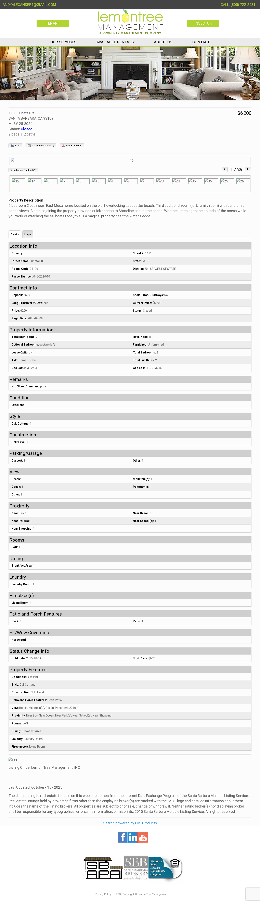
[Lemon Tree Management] (130, 22)
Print (17, 145)
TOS (118, 894)
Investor (203, 23)
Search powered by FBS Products (130, 823)
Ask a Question (74, 145)
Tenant (53, 23)
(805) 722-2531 (243, 4)
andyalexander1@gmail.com (29, 4)
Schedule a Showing (42, 145)
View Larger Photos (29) (23, 170)
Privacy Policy (103, 894)
